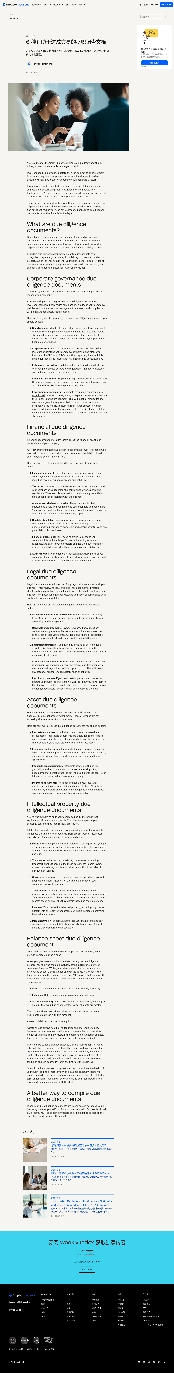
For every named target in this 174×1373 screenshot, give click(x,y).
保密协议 (121, 1325)
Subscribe (87, 1269)
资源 (43, 1316)
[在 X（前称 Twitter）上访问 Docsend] (149, 1362)
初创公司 (95, 1304)
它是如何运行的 (47, 1300)
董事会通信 (71, 1316)
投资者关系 (71, 1320)
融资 (68, 1304)
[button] (154, 62)
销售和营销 (96, 1316)
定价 (43, 1312)
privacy (96, 1261)
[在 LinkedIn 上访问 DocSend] (144, 1362)
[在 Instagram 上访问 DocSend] (159, 1362)
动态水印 (121, 1312)
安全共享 (121, 1300)
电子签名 (121, 1320)
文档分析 (121, 1304)
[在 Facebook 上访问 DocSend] (154, 1362)
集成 (43, 1304)
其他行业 (95, 1320)
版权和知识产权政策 (151, 1316)
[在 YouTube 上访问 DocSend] (139, 1362)
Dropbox (26, 1302)
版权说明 (146, 1300)
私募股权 (70, 1312)
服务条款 (146, 1320)
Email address (87, 1251)
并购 (68, 1300)
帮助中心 (44, 1308)
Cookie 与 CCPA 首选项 (153, 1325)
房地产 (95, 1312)
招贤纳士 (146, 1304)
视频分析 (121, 1308)
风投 (68, 1308)
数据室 (120, 1316)
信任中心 (52, 1349)
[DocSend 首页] (22, 1296)
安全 (145, 1308)
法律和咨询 (96, 1308)
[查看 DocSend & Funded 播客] (164, 1362)
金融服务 (95, 1300)
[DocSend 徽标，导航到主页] (16, 4)
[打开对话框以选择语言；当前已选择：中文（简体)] (140, 4)
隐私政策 (146, 1312)
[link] (146, 4)
